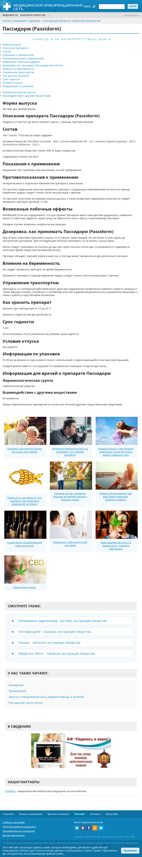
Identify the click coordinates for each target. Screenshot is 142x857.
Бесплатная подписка (14, 835)
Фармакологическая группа (19, 92)
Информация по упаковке (18, 86)
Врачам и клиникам (58, 814)
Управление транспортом (18, 72)
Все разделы (131, 15)
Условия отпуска (12, 82)
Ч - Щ (98, 39)
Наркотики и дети (24, 587)
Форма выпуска (12, 44)
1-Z (33, 39)
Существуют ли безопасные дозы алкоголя (24, 544)
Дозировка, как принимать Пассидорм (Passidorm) (33, 65)
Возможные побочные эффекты (21, 62)
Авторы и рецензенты (30, 814)
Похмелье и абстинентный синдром (70, 543)
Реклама (79, 814)
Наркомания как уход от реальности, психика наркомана (115, 545)
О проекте (8, 814)
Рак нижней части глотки (25, 703)
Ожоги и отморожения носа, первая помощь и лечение (46, 697)
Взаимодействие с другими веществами (27, 95)
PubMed (10, 791)
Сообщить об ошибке (14, 822)
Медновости (10, 15)
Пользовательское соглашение (19, 831)
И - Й (60, 39)
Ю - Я (107, 39)
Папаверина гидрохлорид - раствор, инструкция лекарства (62, 621)
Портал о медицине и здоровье (21, 20)
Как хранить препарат (16, 75)
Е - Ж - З (51, 39)
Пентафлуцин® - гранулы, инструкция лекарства (54, 632)
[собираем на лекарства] (71, 754)
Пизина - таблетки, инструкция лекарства (49, 642)
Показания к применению (18, 55)
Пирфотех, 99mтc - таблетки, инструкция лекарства (56, 653)
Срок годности (11, 79)
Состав (7, 51)
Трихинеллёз (17, 691)
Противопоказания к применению (23, 58)
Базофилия (16, 685)
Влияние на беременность (18, 68)
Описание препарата (15, 48)
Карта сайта (112, 814)
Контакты (95, 814)
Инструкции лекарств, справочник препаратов (72, 20)
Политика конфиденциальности (19, 826)
